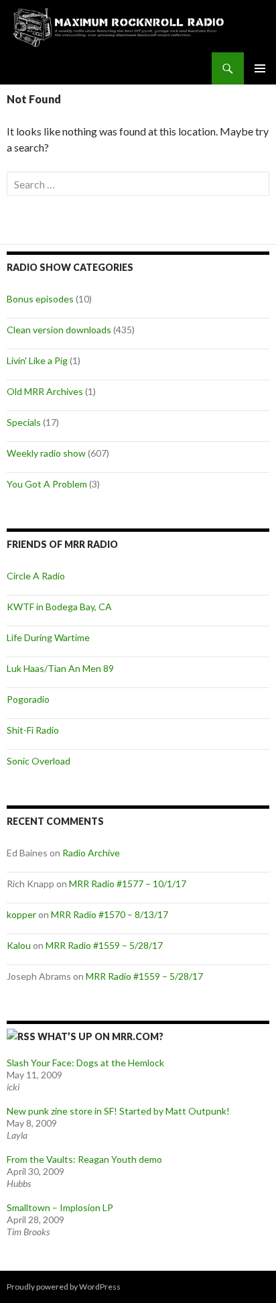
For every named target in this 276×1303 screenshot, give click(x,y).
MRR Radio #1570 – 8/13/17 (109, 914)
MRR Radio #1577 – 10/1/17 (127, 883)
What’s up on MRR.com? (100, 1036)
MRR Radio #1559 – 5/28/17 (104, 945)
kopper (21, 914)
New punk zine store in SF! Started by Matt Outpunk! (118, 1111)
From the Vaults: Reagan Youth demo (84, 1159)
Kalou (19, 945)
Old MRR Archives (45, 391)
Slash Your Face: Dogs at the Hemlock (85, 1062)
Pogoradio (28, 699)
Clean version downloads (59, 329)
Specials (24, 422)
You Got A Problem (47, 484)
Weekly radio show (46, 453)
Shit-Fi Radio (33, 730)
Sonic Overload (38, 761)
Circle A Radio (36, 575)
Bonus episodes (40, 298)
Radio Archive (91, 852)
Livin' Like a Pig (37, 360)
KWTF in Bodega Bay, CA (59, 606)
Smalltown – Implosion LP (60, 1207)
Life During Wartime (48, 637)
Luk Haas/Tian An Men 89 (60, 668)
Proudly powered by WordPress (64, 1287)
